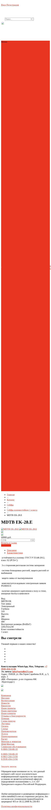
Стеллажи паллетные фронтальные (11, 296)
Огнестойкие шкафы (11, 252)
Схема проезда (8, 721)
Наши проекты (8, 708)
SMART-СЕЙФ (8, 108)
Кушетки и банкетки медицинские (11, 370)
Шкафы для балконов (11, 269)
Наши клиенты (8, 713)
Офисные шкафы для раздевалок (11, 434)
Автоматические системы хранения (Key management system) (10, 204)
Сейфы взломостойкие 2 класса (9, 157)
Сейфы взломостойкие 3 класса (9, 162)
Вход (3, 5)
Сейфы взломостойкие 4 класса (9, 167)
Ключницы (16, 249)
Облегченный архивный (8, 79)
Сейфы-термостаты (10, 410)
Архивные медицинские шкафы (11, 360)
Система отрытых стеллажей (11, 437)
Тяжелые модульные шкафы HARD (11, 480)
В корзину (6, 545)
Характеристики (15, 553)
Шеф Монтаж (28, 244)
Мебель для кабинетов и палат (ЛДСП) (11, 374)
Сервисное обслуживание (29, 247)
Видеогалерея (7, 700)
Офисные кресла (9, 423)
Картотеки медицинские (7, 365)
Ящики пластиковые (11, 490)
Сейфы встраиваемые (8, 176)
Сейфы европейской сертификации (11, 181)
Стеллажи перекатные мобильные (7, 328)
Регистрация (13, 5)
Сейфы (4, 49)
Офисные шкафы (9, 431)
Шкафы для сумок (10, 280)
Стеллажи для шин (10, 103)
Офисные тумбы (9, 428)
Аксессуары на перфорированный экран (10, 449)
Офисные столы (9, 426)
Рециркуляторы (8, 408)
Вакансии (6, 705)
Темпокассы (7, 259)
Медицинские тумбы (11, 392)
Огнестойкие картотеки (7, 137)
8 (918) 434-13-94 (9, 759)
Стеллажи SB (12, 101)
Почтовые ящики (9, 254)
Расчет (25, 239)
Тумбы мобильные (10, 260)
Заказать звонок (8, 766)
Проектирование (30, 236)
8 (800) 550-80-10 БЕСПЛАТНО (25, 26)
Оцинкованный (9, 93)
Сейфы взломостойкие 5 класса (9, 172)
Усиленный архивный (6, 89)
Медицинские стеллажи (8, 386)
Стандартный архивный (8, 84)
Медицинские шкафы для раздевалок (8, 403)
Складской (6, 98)
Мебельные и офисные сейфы (9, 130)
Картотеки (6, 244)
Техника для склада (10, 62)
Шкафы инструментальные (10, 485)
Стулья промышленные (9, 470)
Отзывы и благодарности (13, 716)
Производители (8, 731)
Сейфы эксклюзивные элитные (8, 188)
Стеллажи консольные (7, 317)
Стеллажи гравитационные (9, 322)
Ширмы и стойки (9, 418)
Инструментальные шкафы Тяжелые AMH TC (10, 461)
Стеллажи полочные (11, 47)
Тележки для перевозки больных (10, 414)
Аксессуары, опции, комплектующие (11, 217)
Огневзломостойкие (11, 134)
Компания (6, 695)
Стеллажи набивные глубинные (11, 301)
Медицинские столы (11, 390)
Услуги (4, 734)
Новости (5, 703)
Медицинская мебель (11, 65)
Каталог (11, 500)
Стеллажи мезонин (10, 313)
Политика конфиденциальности (16, 806)
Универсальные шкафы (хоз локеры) (11, 265)
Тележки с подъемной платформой (10, 344)
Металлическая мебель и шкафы (9, 53)
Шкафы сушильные (10, 287)
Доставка (5, 723)
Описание (12, 550)
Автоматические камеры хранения (9, 212)
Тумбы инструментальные (10, 475)
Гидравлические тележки (9, 340)
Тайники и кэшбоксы (11, 191)
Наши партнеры (9, 711)
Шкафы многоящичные (8, 283)
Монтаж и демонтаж (29, 240)
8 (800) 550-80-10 (9, 749)
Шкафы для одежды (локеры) (11, 276)
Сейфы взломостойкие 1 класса (9, 152)
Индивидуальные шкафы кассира (9, 240)
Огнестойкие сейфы (11, 141)
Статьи (4, 729)
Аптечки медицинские (7, 355)
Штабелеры (7, 349)
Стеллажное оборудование (8, 58)
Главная (10, 494)
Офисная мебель (9, 67)
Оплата (4, 726)
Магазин (5, 698)
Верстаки (12, 451)
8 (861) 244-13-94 (9, 756)
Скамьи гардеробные (11, 257)
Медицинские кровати (8, 381)
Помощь (5, 718)
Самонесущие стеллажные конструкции (8, 308)
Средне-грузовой (9, 95)
